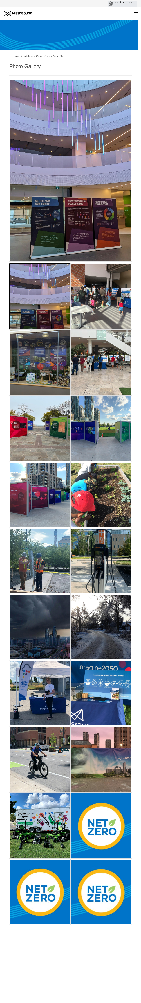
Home (17, 56)
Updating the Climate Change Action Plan (43, 56)
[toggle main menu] (136, 14)
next (119, 175)
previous (19, 175)
